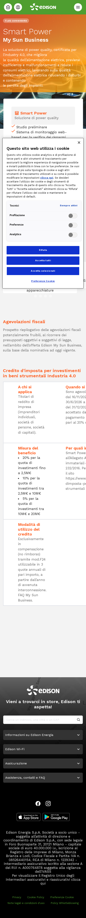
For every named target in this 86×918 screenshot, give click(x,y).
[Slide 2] (40, 296)
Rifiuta (43, 250)
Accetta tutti (43, 260)
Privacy (16, 897)
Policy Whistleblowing (65, 903)
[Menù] (78, 7)
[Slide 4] (50, 296)
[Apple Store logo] (29, 817)
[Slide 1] (35, 296)
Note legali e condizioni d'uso (26, 903)
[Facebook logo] (38, 804)
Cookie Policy (35, 897)
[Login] (18, 7)
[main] (43, 459)
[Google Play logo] (56, 817)
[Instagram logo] (48, 804)
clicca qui (46, 177)
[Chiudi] (79, 142)
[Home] (8, 7)
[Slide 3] (45, 296)
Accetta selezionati (43, 270)
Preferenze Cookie (62, 897)
